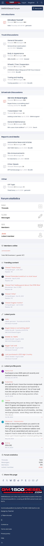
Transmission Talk (15, 111)
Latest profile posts (13, 366)
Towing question (13, 83)
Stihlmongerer (35, 116)
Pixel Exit (11, 511)
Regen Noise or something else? (18, 103)
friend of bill (9, 371)
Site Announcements (16, 153)
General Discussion (15, 40)
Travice (7, 400)
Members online (10, 246)
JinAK (3, 234)
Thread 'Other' (10, 294)
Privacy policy (5, 534)
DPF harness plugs (14, 170)
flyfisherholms (18, 421)
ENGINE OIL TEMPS (11, 337)
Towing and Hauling (15, 77)
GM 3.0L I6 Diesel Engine (17, 98)
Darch (35, 127)
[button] (21, 520)
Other (4, 179)
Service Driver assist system (17, 46)
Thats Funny (11, 190)
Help (2, 538)
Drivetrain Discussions (12, 92)
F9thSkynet (8, 421)
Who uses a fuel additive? (16, 127)
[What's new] (37, 2)
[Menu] (2, 2)
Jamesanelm (5, 251)
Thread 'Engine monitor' (14, 303)
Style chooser (7, 515)
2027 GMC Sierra (13, 148)
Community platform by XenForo (20, 508)
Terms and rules (6, 529)
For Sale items (12, 159)
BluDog (7, 443)
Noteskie (20, 48)
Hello (9, 26)
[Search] (42, 2)
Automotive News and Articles (20, 142)
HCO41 (27, 159)
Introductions (7, 14)
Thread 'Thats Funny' (13, 267)
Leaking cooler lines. (14, 116)
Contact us (4, 524)
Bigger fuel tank (11, 346)
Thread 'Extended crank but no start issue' (21, 276)
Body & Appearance (16, 53)
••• (42, 378)
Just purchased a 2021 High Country (18, 354)
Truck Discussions (9, 35)
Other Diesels (13, 164)
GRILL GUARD (12, 59)
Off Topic (11, 184)
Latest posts (10, 314)
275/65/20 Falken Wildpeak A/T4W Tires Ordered (24, 70)
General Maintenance (16, 122)
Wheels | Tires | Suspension (18, 64)
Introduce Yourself (15, 20)
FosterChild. (9, 382)
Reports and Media (10, 136)
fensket (26, 59)
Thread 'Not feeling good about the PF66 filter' (22, 285)
